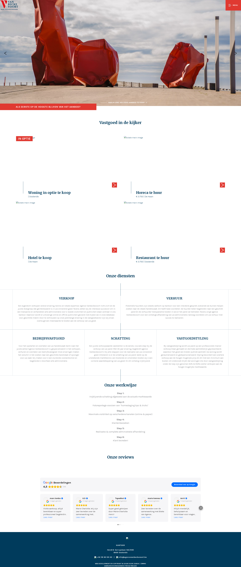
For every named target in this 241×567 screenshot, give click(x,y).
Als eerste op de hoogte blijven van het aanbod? (48, 106)
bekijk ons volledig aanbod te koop (126, 102)
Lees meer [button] (47, 517)
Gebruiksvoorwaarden (114, 566)
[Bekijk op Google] (45, 499)
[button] (40, 508)
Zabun (136, 563)
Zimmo (143, 563)
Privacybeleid (131, 566)
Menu (235, 5)
